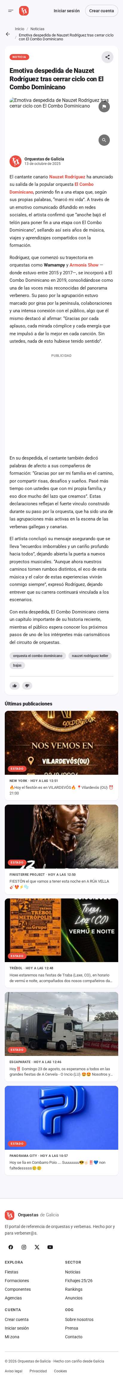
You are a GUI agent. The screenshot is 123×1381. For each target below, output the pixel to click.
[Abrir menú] (11, 11)
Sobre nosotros (79, 1319)
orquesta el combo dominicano (37, 656)
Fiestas (11, 1272)
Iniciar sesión (66, 10)
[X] (37, 1247)
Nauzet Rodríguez (67, 177)
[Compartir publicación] (107, 57)
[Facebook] (11, 1247)
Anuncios (73, 1298)
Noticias (37, 29)
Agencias (13, 1298)
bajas (17, 665)
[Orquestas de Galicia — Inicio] (24, 11)
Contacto (73, 1336)
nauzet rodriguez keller (90, 656)
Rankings (73, 1289)
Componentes (18, 1289)
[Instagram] (24, 1247)
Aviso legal (13, 1371)
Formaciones (17, 1280)
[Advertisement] (61, 402)
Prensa (71, 1328)
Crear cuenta (101, 10)
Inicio (19, 29)
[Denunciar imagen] (104, 106)
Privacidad (38, 1371)
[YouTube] (50, 1247)
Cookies (60, 1371)
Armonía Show (84, 265)
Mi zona (12, 1336)
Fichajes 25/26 (79, 1280)
